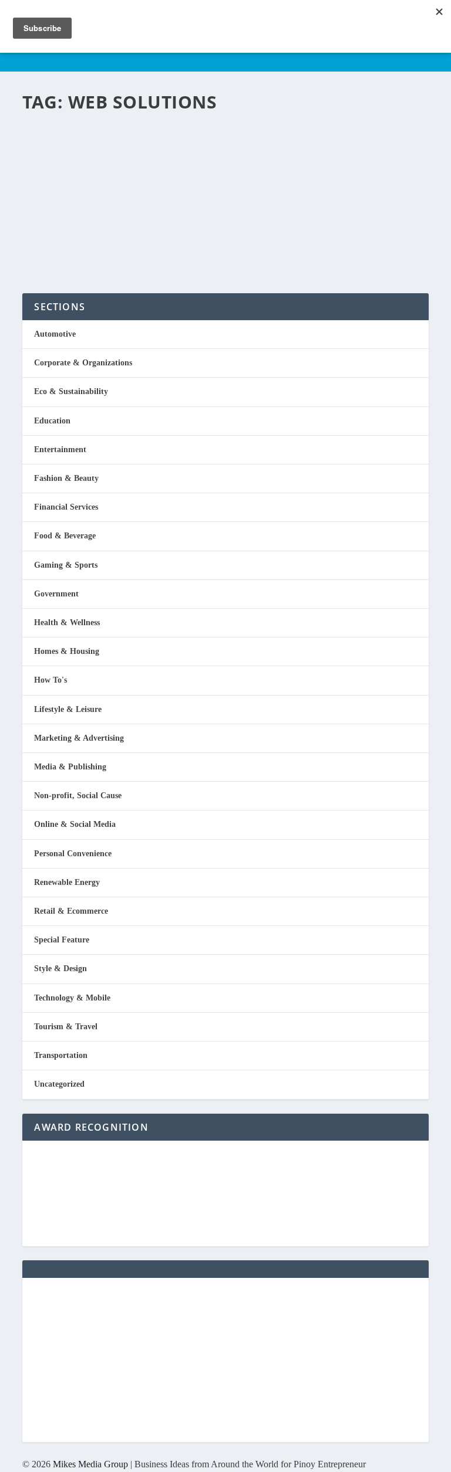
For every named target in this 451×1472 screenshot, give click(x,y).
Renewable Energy (67, 882)
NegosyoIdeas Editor (72, 162)
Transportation (60, 1055)
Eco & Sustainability (71, 391)
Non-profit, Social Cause (78, 795)
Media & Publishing (70, 766)
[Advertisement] (225, 1360)
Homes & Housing (66, 651)
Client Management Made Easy (187, 140)
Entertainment (60, 449)
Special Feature (61, 939)
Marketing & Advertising (79, 738)
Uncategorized (59, 1084)
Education (52, 420)
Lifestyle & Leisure (68, 709)
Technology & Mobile (72, 997)
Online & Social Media (75, 824)
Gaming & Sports (65, 565)
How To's (50, 680)
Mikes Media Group (90, 1464)
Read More (70, 242)
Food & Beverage (65, 535)
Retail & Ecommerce (71, 911)
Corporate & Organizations (83, 362)
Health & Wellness (67, 622)
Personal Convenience (233, 162)
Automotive (55, 334)
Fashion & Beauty (66, 478)
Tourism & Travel (65, 1026)
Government (56, 593)
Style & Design (60, 968)
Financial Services (173, 162)
